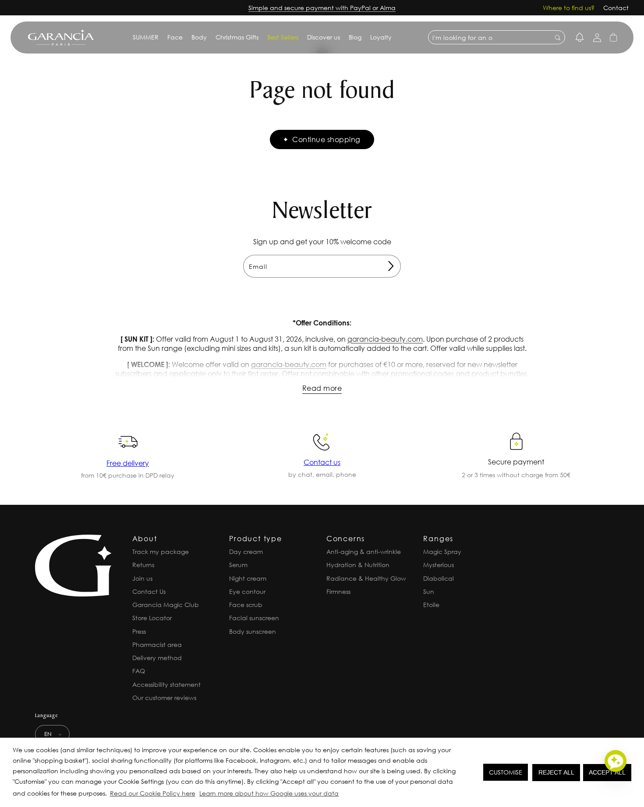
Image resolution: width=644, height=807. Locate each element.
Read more (322, 388)
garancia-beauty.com (385, 338)
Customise (505, 772)
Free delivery (127, 463)
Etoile (431, 604)
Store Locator (152, 618)
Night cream (247, 578)
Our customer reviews (164, 697)
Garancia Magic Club (165, 604)
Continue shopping (326, 139)
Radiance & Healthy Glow (366, 578)
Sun (428, 591)
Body (199, 37)
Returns (143, 565)
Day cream (246, 551)
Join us (142, 578)
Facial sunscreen (254, 618)
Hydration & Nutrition (357, 565)
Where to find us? (568, 8)
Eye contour (247, 591)
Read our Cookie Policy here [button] (152, 793)
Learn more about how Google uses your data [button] (269, 793)
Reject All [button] (556, 772)
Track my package (160, 551)
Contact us (322, 462)
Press (139, 631)
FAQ (138, 671)
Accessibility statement (166, 684)
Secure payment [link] (516, 461)
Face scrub (245, 604)
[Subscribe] (390, 266)
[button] (343, 794)
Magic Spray (442, 551)
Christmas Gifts (237, 37)
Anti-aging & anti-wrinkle (363, 551)
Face (175, 37)
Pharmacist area (157, 644)
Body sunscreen (252, 631)
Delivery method (157, 657)
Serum (238, 565)
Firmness (338, 591)
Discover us (323, 37)
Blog (355, 37)
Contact (616, 8)
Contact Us (149, 591)
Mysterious (438, 565)
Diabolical (438, 578)
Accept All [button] (607, 772)
